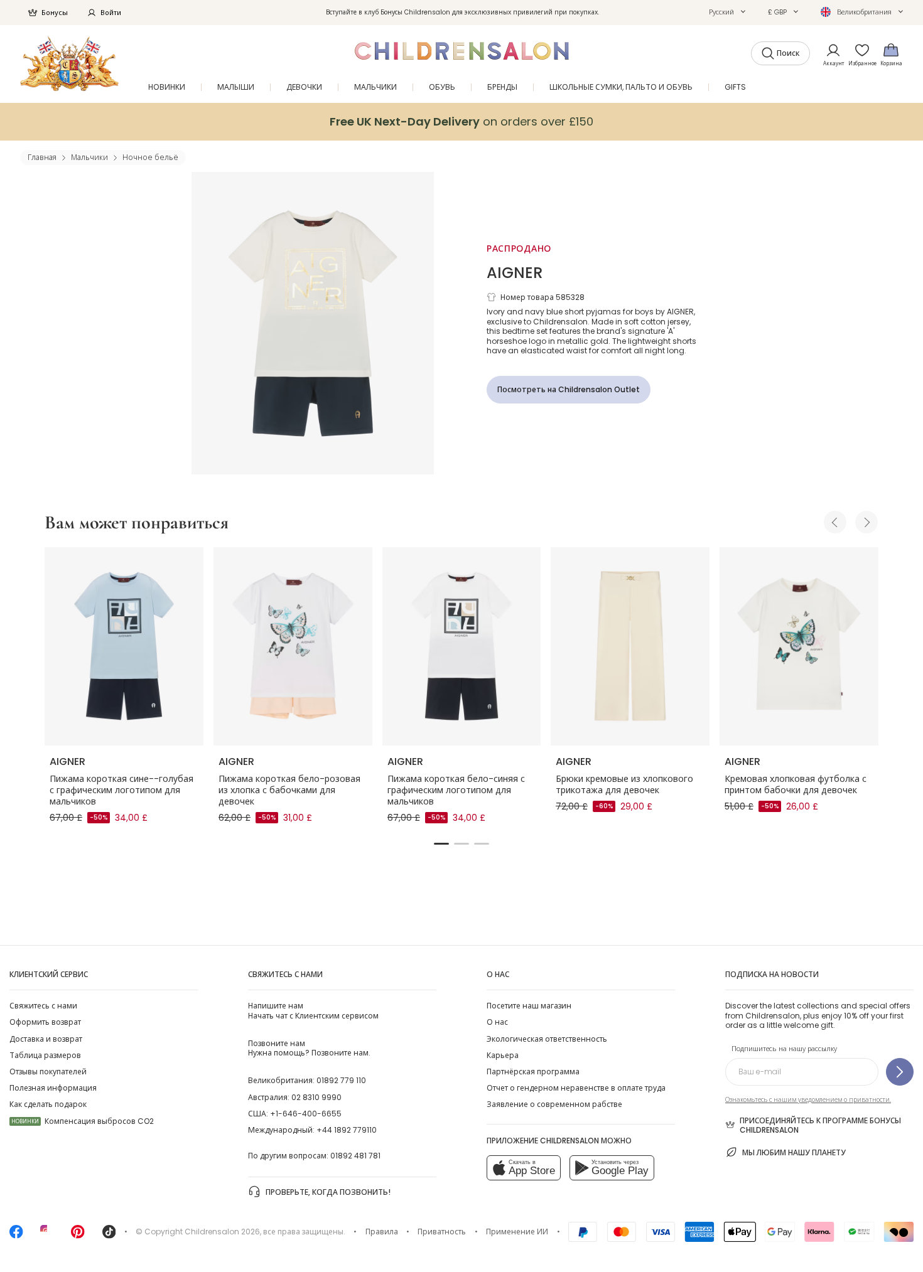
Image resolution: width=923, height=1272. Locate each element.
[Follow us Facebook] (16, 1236)
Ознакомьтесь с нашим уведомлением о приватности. (808, 1099)
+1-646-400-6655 (306, 1113)
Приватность (442, 1231)
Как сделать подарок (48, 1104)
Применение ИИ (517, 1231)
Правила (381, 1231)
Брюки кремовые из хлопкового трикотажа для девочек (624, 784)
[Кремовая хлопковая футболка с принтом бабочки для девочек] (799, 646)
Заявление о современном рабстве (554, 1104)
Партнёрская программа (533, 1071)
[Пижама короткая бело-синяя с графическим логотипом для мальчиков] (461, 646)
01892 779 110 (341, 1080)
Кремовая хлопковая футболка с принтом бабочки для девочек (795, 784)
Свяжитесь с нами (43, 1005)
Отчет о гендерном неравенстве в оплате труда (576, 1087)
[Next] (866, 522)
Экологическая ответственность (547, 1039)
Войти (110, 13)
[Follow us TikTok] (109, 1236)
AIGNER (514, 272)
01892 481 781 (355, 1155)
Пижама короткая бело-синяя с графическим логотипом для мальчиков (456, 790)
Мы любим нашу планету (794, 1152)
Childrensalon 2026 (222, 1231)
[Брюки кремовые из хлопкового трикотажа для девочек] (630, 646)
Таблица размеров (45, 1055)
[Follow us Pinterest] (78, 1236)
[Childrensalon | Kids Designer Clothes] (69, 63)
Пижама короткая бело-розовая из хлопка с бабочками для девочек (289, 790)
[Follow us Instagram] (47, 1236)
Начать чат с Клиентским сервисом (313, 1010)
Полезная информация (53, 1087)
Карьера (503, 1055)
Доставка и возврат (45, 1039)
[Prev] (835, 522)
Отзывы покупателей (48, 1071)
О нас (497, 1022)
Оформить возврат (45, 1022)
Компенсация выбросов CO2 (82, 1121)
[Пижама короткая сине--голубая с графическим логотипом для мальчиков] (124, 646)
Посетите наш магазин (529, 1005)
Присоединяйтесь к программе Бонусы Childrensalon (820, 1125)
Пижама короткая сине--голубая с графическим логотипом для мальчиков (121, 790)
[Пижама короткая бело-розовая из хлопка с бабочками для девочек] (292, 646)
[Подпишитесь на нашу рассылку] (900, 1072)
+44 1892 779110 (346, 1130)
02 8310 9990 (316, 1097)
